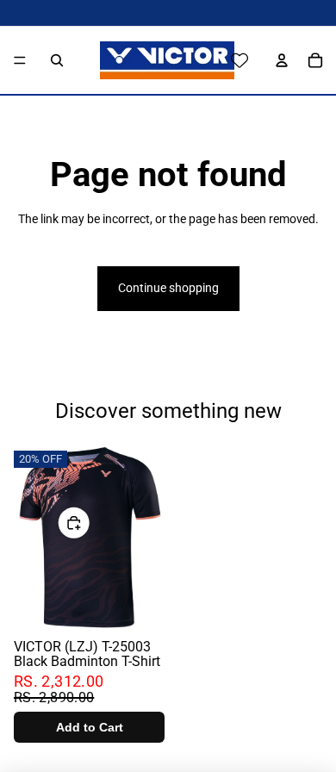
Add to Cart (89, 727)
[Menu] (20, 60)
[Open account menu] (277, 60)
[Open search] (57, 60)
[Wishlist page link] (239, 60)
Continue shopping (168, 288)
